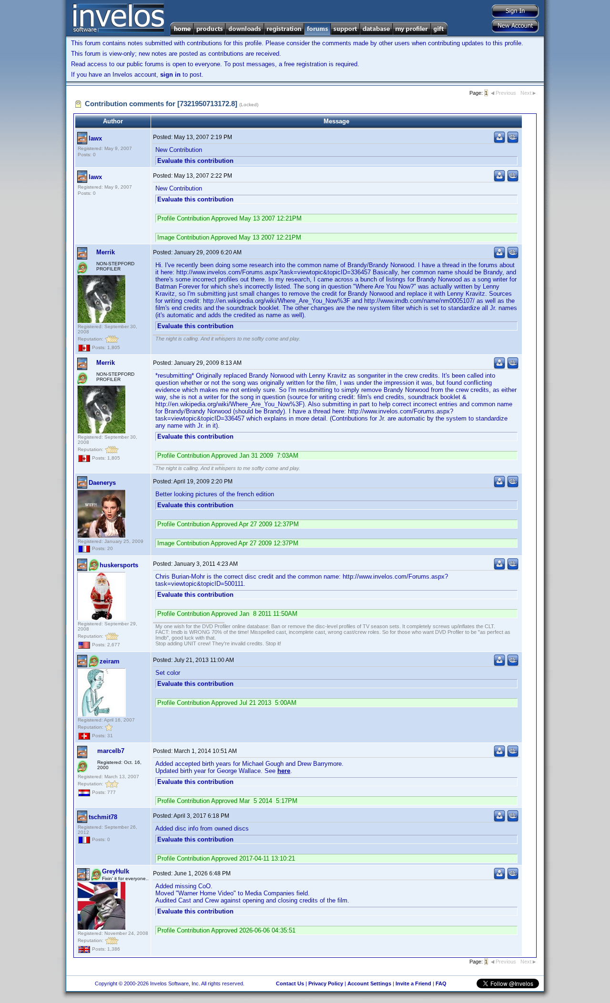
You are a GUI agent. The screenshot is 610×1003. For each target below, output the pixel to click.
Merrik (105, 252)
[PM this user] (499, 141)
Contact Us (290, 983)
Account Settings (369, 983)
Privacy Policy (325, 983)
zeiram (110, 661)
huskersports (119, 565)
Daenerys (102, 482)
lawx (95, 138)
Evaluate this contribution (195, 160)
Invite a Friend (413, 983)
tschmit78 (103, 817)
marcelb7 (110, 750)
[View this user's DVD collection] (513, 141)
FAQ (441, 983)
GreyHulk (115, 871)
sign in (170, 74)
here (283, 770)
